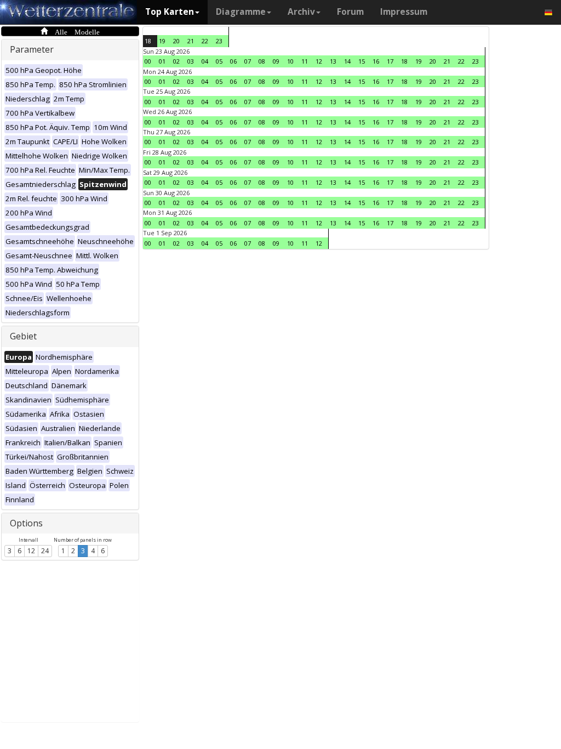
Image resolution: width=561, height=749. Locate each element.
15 (361, 61)
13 (333, 61)
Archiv (301, 12)
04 (205, 61)
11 (304, 61)
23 (219, 41)
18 (148, 41)
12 (31, 550)
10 (290, 61)
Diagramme (241, 12)
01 (162, 61)
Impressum (403, 12)
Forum (350, 12)
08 (262, 61)
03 (190, 61)
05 (219, 61)
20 (176, 41)
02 (176, 61)
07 (247, 61)
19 (162, 41)
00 (148, 61)
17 (390, 61)
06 (233, 61)
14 (347, 61)
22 (205, 41)
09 (276, 61)
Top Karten (169, 12)
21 (190, 41)
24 (45, 550)
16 (376, 61)
